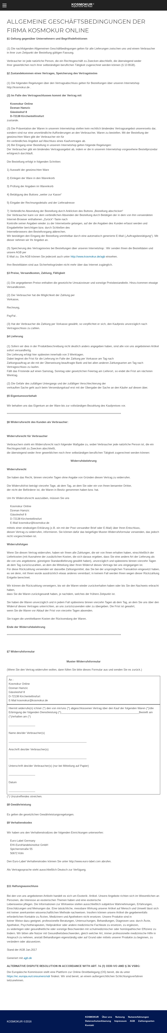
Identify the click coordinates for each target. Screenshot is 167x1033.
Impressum (120, 1021)
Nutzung (120, 1017)
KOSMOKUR (92, 1017)
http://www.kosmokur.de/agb (88, 256)
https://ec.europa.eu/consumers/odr (28, 976)
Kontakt (89, 1025)
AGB (132, 1021)
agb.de (28, 958)
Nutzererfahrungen (138, 1017)
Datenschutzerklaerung (98, 1021)
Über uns (107, 1017)
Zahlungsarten (146, 1021)
